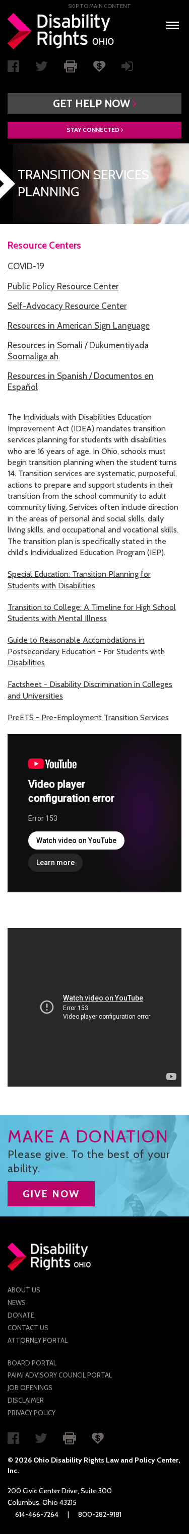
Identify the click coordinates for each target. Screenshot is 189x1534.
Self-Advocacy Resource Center (67, 306)
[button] (94, 103)
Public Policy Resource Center (63, 286)
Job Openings (30, 1388)
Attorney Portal (38, 1340)
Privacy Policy (31, 1413)
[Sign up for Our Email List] (127, 68)
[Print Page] (70, 65)
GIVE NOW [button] (51, 1194)
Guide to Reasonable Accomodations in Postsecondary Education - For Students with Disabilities (86, 651)
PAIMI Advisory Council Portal (60, 1375)
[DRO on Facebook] (13, 68)
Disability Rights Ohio (61, 31)
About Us (24, 1290)
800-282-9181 (99, 1514)
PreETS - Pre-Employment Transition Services (88, 717)
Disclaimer (26, 1400)
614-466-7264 (36, 1514)
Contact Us (28, 1328)
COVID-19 (26, 266)
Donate (21, 1315)
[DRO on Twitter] (41, 68)
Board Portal (32, 1363)
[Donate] (99, 65)
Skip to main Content (99, 6)
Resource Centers (44, 245)
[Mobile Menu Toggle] (172, 22)
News (17, 1302)
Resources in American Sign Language (79, 326)
